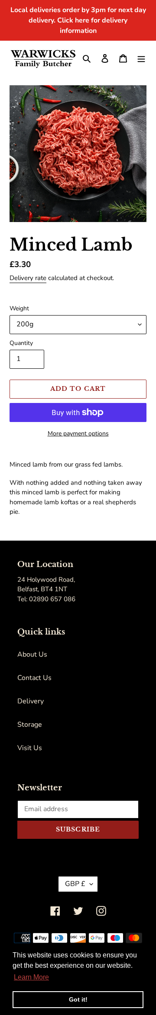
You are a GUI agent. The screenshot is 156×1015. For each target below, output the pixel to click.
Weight (19, 308)
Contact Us (34, 678)
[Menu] (141, 58)
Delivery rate (28, 278)
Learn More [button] (31, 977)
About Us (32, 654)
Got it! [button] (78, 999)
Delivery (30, 701)
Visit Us (29, 748)
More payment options (78, 433)
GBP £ (75, 884)
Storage (29, 724)
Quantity (21, 343)
